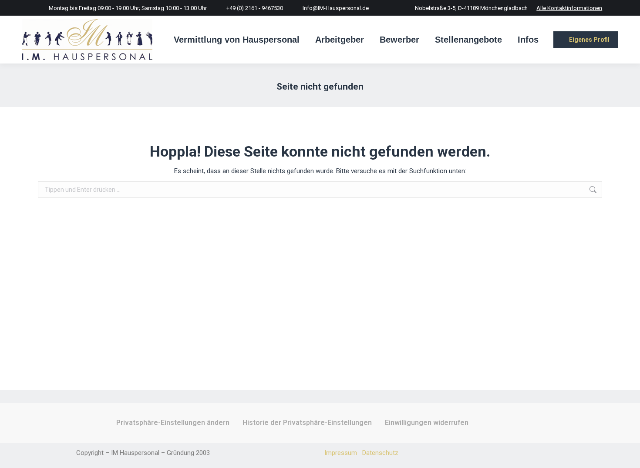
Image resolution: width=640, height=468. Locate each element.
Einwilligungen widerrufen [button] (426, 422)
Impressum (340, 453)
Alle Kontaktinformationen (569, 8)
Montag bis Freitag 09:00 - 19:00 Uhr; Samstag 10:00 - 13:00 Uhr (128, 8)
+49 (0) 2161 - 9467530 (254, 8)
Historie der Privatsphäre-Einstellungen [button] (307, 422)
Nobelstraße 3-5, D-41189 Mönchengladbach (471, 8)
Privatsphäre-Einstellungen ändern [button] (172, 422)
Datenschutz (380, 453)
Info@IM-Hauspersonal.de (336, 8)
